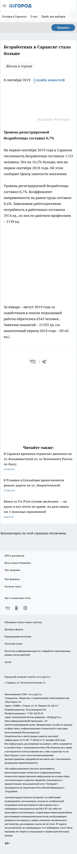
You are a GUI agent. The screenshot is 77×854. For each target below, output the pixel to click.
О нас (34, 16)
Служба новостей (49, 80)
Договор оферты (14, 629)
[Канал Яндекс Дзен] (25, 608)
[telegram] (45, 361)
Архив (8, 661)
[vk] (33, 361)
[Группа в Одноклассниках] (16, 608)
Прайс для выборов (53, 16)
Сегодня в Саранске (14, 16)
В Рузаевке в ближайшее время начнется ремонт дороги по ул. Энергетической (34, 485)
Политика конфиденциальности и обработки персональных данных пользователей (38, 652)
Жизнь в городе (19, 66)
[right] (73, 17)
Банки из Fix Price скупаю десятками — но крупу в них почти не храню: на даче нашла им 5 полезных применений (36, 508)
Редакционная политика (18, 636)
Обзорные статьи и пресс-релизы (23, 622)
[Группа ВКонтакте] (7, 608)
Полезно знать (13, 586)
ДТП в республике (14, 555)
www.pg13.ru (43, 676)
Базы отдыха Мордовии (18, 562)
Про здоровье (12, 569)
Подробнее (11, 791)
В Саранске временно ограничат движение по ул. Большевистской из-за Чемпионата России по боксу (38, 461)
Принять (63, 27)
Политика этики (13, 643)
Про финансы (12, 579)
